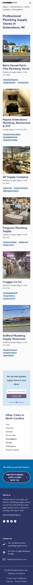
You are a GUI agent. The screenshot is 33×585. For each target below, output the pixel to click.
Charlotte (10, 428)
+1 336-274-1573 (20, 130)
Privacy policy (21, 581)
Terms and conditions (16, 578)
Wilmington (11, 446)
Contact (9, 581)
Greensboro (11, 439)
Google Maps (15, 72)
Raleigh (9, 442)
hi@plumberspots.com (16, 559)
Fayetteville (11, 435)
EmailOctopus (20, 402)
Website (6, 72)
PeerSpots (20, 573)
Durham (9, 431)
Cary (8, 424)
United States (16, 7)
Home (5, 7)
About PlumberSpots (12, 515)
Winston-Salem (12, 450)
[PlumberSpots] (9, 2)
